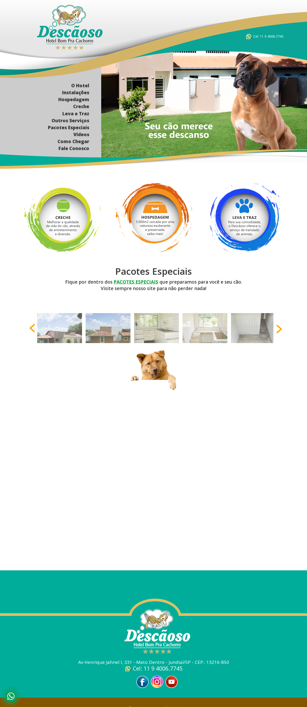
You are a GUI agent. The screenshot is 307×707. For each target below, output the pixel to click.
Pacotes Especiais (68, 127)
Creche (81, 106)
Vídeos (81, 134)
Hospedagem (73, 99)
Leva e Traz (75, 114)
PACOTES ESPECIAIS (136, 282)
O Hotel (80, 85)
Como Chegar (73, 141)
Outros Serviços (70, 120)
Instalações (75, 92)
